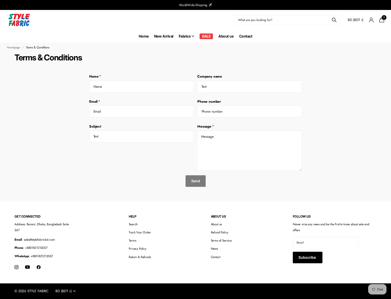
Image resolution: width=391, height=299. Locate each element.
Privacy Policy (137, 248)
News (214, 248)
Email (94, 101)
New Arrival (163, 36)
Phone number (209, 101)
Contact (246, 36)
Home (144, 36)
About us (226, 36)
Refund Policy (219, 232)
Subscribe (307, 257)
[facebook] (39, 267)
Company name (209, 76)
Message (205, 126)
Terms (132, 240)
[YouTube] (27, 267)
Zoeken (334, 20)
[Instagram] (16, 267)
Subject (95, 126)
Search (133, 224)
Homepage (13, 47)
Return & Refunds (140, 257)
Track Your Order (140, 232)
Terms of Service (221, 240)
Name (95, 76)
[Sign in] (371, 20)
